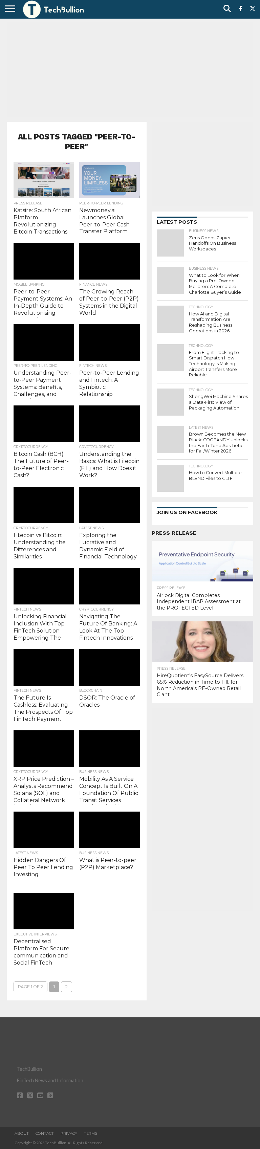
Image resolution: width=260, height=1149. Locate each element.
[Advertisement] (130, 69)
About (22, 1133)
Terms (90, 1133)
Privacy (69, 1133)
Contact (45, 1133)
